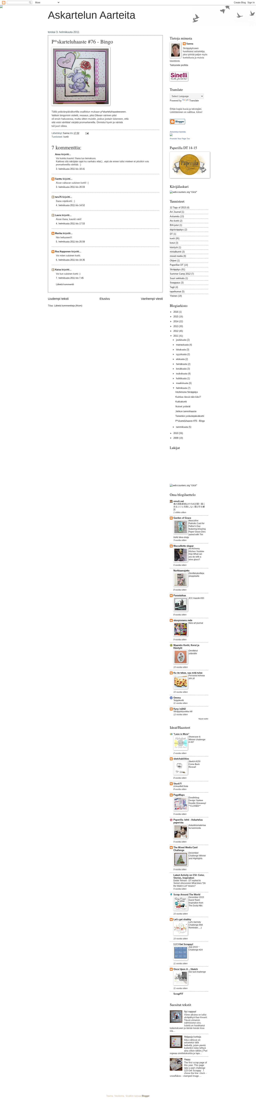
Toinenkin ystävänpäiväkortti (189, 416)
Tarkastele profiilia (179, 65)
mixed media (176, 256)
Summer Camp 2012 (180, 273)
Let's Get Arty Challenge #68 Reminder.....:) (196, 925)
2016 (176, 312)
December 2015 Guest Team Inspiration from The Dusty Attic (196, 901)
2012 (176, 331)
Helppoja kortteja (192, 1036)
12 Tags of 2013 (178, 207)
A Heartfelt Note (180, 786)
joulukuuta (181, 340)
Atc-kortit (174, 220)
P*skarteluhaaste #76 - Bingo (190, 421)
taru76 (58, 197)
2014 (176, 321)
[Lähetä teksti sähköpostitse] (86, 133)
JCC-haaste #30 (196, 598)
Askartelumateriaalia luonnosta (197, 826)
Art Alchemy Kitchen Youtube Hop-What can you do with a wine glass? (196, 554)
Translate (194, 100)
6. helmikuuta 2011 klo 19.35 (70, 260)
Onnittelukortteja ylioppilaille (196, 574)
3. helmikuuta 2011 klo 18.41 (70, 169)
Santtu (58, 179)
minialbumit (175, 251)
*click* (193, 192)
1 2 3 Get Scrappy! (183, 944)
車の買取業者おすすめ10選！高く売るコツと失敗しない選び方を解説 (189, 507)
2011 (176, 336)
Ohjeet (173, 260)
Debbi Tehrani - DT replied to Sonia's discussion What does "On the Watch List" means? (189, 883)
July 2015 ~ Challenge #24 (196, 948)
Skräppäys (175, 269)
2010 (176, 433)
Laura (58, 215)
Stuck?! (177, 783)
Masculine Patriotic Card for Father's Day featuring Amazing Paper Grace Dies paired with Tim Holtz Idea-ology (189, 528)
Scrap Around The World (186, 894)
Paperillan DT (176, 265)
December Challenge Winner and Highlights (197, 856)
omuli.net (178, 501)
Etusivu (105, 298)
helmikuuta (182, 388)
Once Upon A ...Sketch (185, 969)
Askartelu (174, 216)
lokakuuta (181, 349)
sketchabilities (181, 758)
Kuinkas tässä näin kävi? (188, 397)
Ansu (58, 154)
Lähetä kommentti (65, 284)
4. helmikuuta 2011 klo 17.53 (70, 223)
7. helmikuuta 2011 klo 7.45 (70, 278)
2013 (176, 326)
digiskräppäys (177, 229)
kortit (66, 136)
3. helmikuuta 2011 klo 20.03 (70, 187)
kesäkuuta (181, 368)
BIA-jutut (174, 225)
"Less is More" (181, 734)
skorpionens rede (182, 620)
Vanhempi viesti (152, 298)
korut (172, 243)
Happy (187, 1059)
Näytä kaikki (203, 719)
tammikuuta (182, 427)
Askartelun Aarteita (91, 15)
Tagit (172, 287)
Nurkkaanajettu (181, 570)
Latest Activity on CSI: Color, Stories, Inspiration (188, 876)
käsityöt (174, 247)
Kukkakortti (181, 401)
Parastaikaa (179, 595)
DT (171, 234)
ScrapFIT (178, 994)
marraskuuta (182, 344)
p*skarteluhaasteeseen (113, 111)
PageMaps (179, 795)
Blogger (145, 1096)
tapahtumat (175, 291)
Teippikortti (178, 700)
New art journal (196, 623)
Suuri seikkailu (177, 278)
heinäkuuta (182, 364)
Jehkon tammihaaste (185, 411)
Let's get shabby (182, 919)
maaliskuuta (182, 383)
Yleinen (173, 296)
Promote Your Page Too (180, 139)
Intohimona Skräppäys (186, 392)
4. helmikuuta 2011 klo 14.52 (70, 205)
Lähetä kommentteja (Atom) (68, 305)
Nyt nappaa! (190, 1011)
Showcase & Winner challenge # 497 (197, 740)
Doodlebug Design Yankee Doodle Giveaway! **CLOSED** (197, 801)
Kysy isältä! (179, 709)
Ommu (177, 697)
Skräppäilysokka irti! (182, 711)
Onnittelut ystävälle (193, 652)
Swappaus (175, 282)
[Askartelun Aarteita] (171, 135)
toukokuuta (182, 373)
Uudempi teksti (58, 298)
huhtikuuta (181, 378)
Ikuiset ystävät (182, 406)
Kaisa (58, 269)
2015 (176, 316)
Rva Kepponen (63, 251)
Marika (58, 233)
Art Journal (175, 212)
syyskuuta (181, 354)
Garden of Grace (182, 518)
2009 (176, 438)
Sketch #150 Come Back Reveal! (194, 764)
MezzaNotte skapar (183, 546)
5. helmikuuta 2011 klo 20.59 (70, 241)
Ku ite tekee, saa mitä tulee (187, 673)
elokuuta (180, 359)
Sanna (189, 43)
